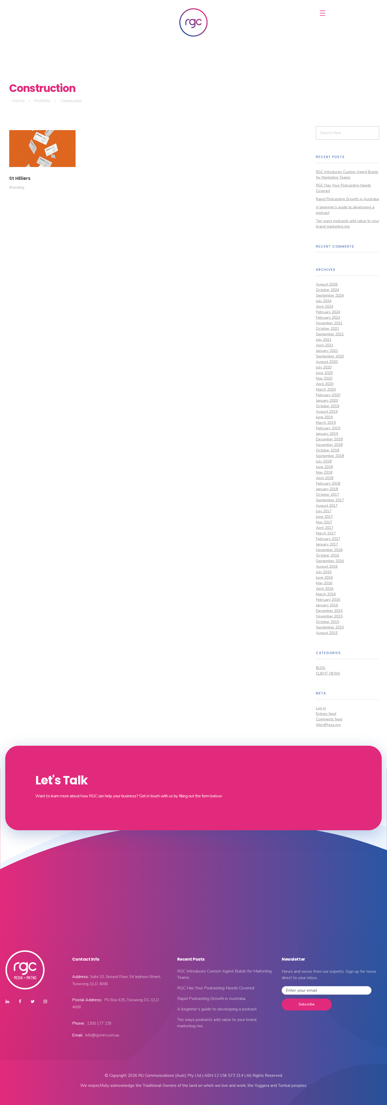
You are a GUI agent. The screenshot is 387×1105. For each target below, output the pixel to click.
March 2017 (326, 533)
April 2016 (324, 588)
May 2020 (324, 378)
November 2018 (329, 444)
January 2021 (327, 350)
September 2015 (330, 627)
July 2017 (323, 511)
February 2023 (328, 317)
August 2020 (327, 361)
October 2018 (327, 450)
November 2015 (329, 616)
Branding (16, 187)
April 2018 (324, 477)
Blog (320, 667)
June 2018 (324, 466)
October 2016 (327, 555)
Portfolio (42, 100)
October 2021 (327, 328)
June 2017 (324, 516)
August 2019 (327, 411)
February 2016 (328, 599)
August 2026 (327, 284)
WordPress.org (328, 724)
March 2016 (326, 594)
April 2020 (324, 383)
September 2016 (330, 560)
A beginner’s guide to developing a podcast (217, 1009)
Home (18, 100)
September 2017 (330, 500)
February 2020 (328, 394)
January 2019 (327, 433)
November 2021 (329, 323)
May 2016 (324, 583)
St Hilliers (20, 178)
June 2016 (324, 577)
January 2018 (327, 489)
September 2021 (330, 334)
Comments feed (329, 719)
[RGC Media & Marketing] (193, 22)
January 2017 (327, 544)
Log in (321, 708)
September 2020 (330, 356)
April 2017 (324, 527)
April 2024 (324, 306)
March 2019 (326, 422)
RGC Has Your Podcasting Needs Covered (215, 988)
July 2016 (323, 571)
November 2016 (329, 549)
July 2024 (323, 300)
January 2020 (327, 400)
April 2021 (324, 345)
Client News (328, 673)
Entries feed (326, 713)
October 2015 (327, 621)
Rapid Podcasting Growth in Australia (347, 199)
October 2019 (327, 406)
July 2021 (323, 339)
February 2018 (328, 483)
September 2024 (330, 295)
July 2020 (323, 367)
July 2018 (323, 461)
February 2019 (328, 428)
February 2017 (328, 538)
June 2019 (324, 417)
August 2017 (327, 505)
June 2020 (324, 372)
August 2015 (327, 632)
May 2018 (324, 472)
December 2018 (329, 439)
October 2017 (327, 494)
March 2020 (326, 389)
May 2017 (324, 522)
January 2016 (327, 605)
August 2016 (327, 566)
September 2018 (330, 455)
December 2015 (329, 610)
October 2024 (327, 289)
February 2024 (328, 312)
